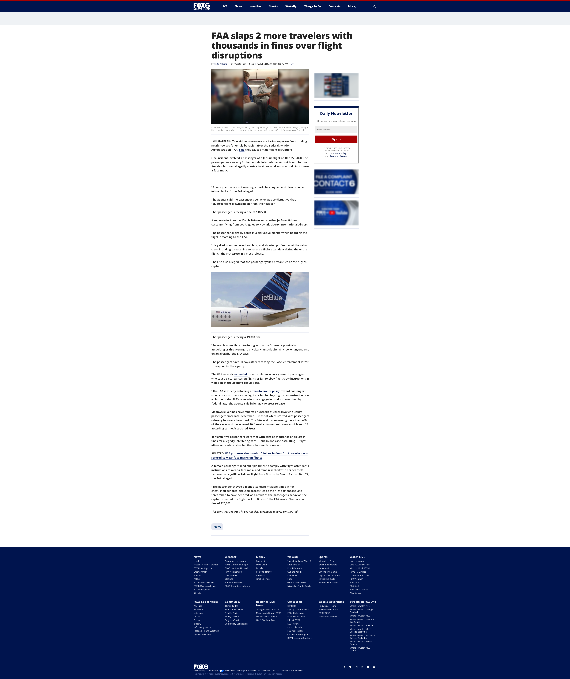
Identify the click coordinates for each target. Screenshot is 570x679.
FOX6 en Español (202, 589)
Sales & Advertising (331, 601)
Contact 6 (260, 561)
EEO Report (293, 623)
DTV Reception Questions (299, 638)
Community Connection (236, 623)
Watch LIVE (357, 557)
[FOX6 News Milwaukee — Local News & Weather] (203, 6)
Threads (197, 620)
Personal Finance (264, 571)
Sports (323, 557)
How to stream (357, 561)
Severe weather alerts (235, 561)
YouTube (198, 605)
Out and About (294, 571)
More (351, 6)
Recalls (259, 568)
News (251, 64)
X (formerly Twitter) (203, 627)
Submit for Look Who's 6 (299, 561)
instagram (356, 666)
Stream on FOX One (363, 601)
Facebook (198, 609)
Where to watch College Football (361, 611)
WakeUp (293, 557)
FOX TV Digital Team (238, 64)
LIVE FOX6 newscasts (360, 564)
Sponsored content (328, 616)
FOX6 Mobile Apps (296, 613)
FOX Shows (355, 593)
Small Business (263, 578)
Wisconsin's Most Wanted (206, 564)
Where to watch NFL (360, 605)
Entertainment (200, 571)
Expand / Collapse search (374, 6)
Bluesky (197, 623)
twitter (350, 666)
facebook (344, 666)
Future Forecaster (233, 582)
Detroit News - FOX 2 (266, 616)
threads (362, 666)
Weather (230, 557)
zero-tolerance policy (266, 391)
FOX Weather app (233, 571)
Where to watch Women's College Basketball (362, 636)
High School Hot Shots (329, 575)
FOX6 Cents (261, 564)
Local (196, 561)
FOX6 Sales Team (327, 605)
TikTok (197, 616)
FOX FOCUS (324, 613)
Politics (197, 578)
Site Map (198, 593)
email (374, 666)
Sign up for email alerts (298, 609)
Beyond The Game (328, 571)
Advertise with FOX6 (328, 609)
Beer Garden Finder (234, 609)
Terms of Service (338, 156)
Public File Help (294, 627)
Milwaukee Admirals (328, 582)
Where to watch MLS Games (360, 649)
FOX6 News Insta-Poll (204, 582)
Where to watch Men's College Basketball (361, 630)
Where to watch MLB (360, 615)
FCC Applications (295, 630)
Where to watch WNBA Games (361, 643)
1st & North (324, 568)
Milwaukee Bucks (327, 578)
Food (289, 578)
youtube (368, 666)
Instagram (198, 613)
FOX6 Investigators (203, 568)
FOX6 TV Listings (358, 571)
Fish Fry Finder (232, 613)
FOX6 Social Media (206, 601)
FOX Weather (231, 575)
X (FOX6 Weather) (202, 634)
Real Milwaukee (294, 568)
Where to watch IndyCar (361, 625)
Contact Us (294, 601)
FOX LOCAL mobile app (205, 586)
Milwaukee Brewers (328, 561)
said (241, 149)
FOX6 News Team (296, 616)
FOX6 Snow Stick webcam (237, 586)
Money (260, 557)
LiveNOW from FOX (359, 575)
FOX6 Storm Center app (236, 564)
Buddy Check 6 (232, 616)
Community (232, 601)
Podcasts (198, 575)
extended (241, 374)
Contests (291, 605)
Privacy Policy (339, 153)
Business (260, 575)
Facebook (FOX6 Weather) (206, 630)
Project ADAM (232, 620)
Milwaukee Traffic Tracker (299, 586)
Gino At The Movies (296, 582)
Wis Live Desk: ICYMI (360, 568)
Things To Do (231, 605)
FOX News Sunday (359, 589)
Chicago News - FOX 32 (267, 609)
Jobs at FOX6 (293, 620)
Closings (229, 578)
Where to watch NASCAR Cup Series (362, 620)
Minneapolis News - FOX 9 (268, 613)
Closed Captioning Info (298, 634)
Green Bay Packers (328, 564)
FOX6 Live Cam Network (236, 568)
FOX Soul (354, 586)
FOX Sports (355, 582)
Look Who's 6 (294, 564)
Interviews (292, 575)
